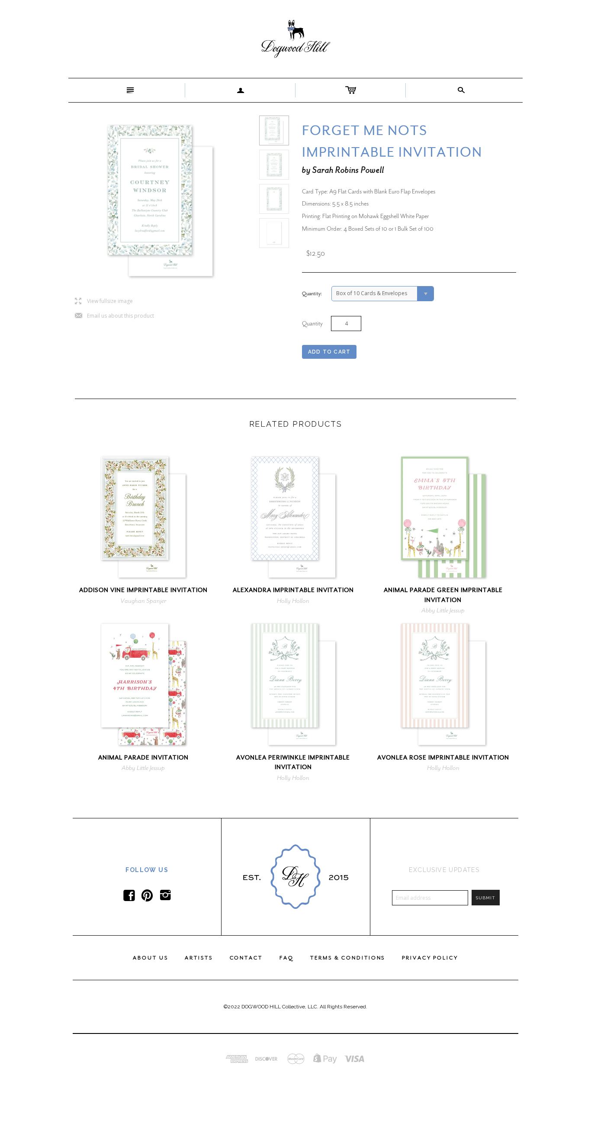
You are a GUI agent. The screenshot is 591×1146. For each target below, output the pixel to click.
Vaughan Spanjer (143, 600)
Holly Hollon (293, 600)
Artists (198, 957)
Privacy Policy (430, 957)
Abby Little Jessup (443, 610)
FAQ (286, 957)
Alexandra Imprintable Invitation (293, 590)
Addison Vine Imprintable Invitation (143, 590)
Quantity (312, 323)
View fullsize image (104, 301)
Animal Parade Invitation (143, 757)
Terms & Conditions (347, 957)
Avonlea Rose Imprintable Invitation (443, 757)
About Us (150, 957)
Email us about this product (114, 316)
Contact (246, 957)
